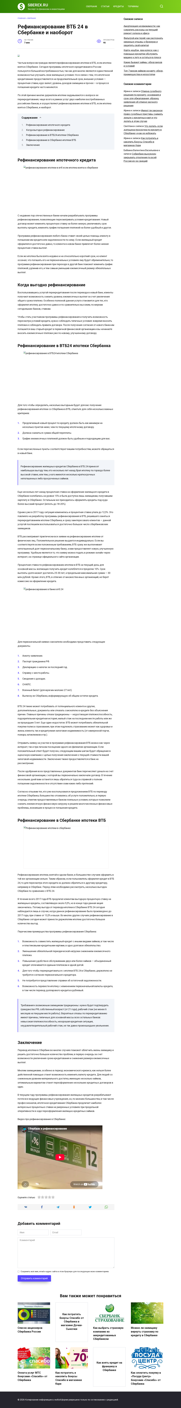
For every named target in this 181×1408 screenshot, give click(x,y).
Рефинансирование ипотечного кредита (48, 125)
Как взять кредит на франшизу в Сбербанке (109, 1366)
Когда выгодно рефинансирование (45, 130)
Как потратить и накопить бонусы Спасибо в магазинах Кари (141, 142)
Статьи (105, 6)
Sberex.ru (38, 5)
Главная (21, 18)
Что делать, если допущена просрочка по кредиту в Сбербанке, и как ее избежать (143, 130)
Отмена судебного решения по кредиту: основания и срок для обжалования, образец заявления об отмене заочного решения (142, 98)
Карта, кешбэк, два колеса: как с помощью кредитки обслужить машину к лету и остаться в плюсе (142, 54)
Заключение (33, 145)
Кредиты (118, 6)
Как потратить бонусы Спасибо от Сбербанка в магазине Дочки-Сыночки (71, 1322)
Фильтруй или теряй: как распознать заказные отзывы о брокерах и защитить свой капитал (143, 42)
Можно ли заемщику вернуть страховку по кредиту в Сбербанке (144, 1331)
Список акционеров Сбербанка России (30, 1329)
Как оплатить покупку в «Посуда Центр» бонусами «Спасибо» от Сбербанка (146, 1378)
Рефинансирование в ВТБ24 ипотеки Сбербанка (52, 135)
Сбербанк (91, 6)
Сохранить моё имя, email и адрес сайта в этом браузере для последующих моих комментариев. (65, 1271)
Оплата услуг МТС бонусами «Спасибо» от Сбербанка (32, 1376)
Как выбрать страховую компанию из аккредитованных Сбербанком (108, 1333)
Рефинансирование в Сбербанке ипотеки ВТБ (51, 140)
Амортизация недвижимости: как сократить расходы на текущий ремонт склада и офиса (142, 30)
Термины (133, 6)
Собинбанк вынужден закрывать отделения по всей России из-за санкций (140, 157)
